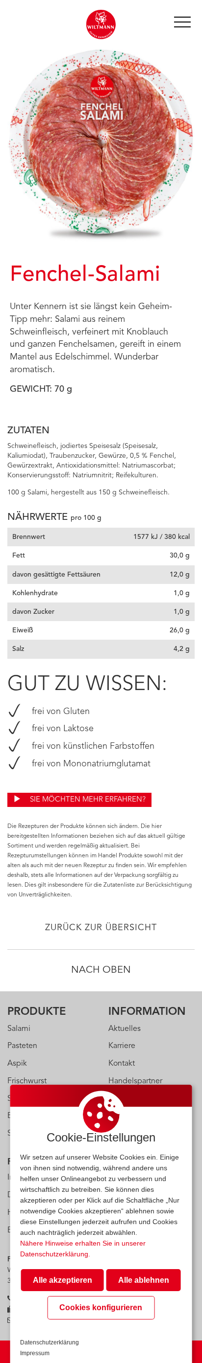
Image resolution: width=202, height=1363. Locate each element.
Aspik (17, 1064)
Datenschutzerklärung (49, 1342)
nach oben (101, 970)
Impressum (35, 1353)
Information (147, 1011)
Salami (18, 1029)
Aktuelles (124, 1029)
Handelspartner (135, 1081)
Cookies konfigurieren (100, 1307)
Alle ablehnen (143, 1280)
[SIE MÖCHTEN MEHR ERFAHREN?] (79, 792)
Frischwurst (27, 1081)
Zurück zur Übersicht (101, 927)
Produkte (36, 1011)
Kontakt (121, 1064)
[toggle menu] (182, 20)
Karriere (121, 1046)
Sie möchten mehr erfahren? (87, 800)
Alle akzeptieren (62, 1280)
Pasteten (22, 1046)
